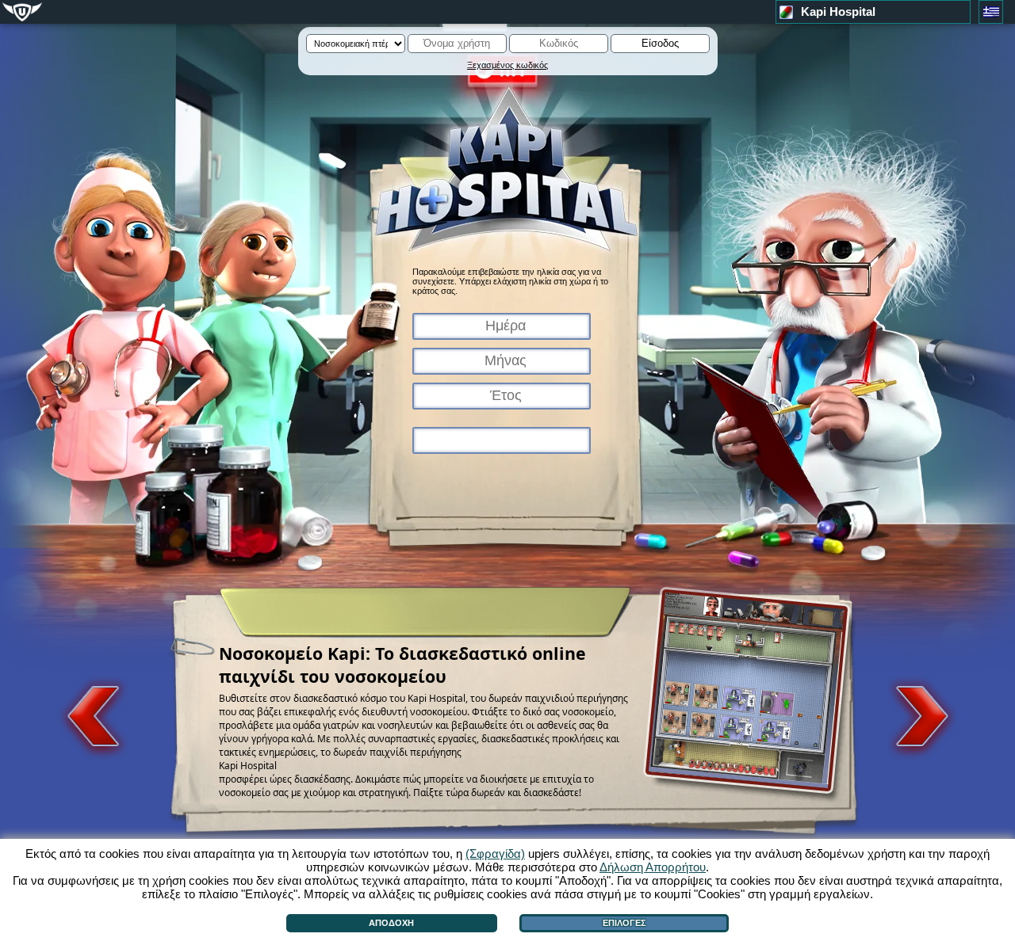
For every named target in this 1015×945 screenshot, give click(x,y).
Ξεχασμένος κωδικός (507, 65)
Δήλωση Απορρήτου (652, 867)
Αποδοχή (391, 923)
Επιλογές (624, 923)
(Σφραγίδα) (495, 853)
